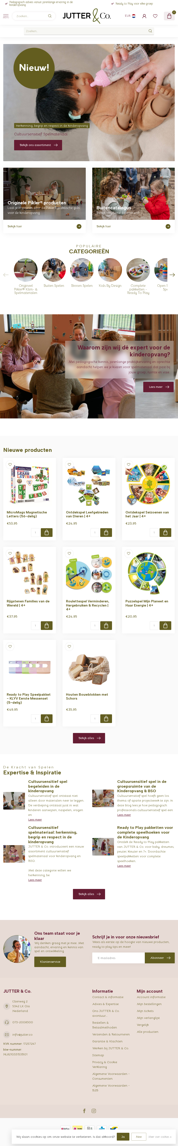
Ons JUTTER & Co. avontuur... (106, 1013)
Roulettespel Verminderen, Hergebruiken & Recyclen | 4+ (87, 605)
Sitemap (98, 1055)
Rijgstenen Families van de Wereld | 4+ (28, 603)
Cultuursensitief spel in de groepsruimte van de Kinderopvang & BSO (141, 786)
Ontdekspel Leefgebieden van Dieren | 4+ (87, 514)
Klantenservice (50, 962)
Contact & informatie (108, 997)
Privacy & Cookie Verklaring (104, 1064)
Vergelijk (143, 1025)
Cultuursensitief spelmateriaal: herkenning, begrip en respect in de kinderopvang (52, 834)
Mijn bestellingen (149, 1004)
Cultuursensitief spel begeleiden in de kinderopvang (47, 786)
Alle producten (147, 1032)
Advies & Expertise (105, 1004)
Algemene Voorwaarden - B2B (111, 1088)
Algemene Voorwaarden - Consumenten (111, 1076)
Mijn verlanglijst (148, 1018)
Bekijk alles (86, 738)
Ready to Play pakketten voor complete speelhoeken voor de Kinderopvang (145, 832)
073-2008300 (22, 1022)
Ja (123, 1137)
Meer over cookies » (159, 1137)
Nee (139, 1137)
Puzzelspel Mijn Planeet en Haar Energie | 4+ (146, 603)
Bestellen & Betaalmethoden (104, 1025)
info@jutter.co (22, 1034)
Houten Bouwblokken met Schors (87, 696)
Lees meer (35, 819)
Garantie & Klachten (107, 1041)
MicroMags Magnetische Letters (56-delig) (27, 514)
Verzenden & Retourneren (111, 1034)
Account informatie (151, 997)
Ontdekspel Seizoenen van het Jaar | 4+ (147, 514)
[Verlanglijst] (155, 16)
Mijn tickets (145, 1011)
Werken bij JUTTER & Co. (110, 1048)
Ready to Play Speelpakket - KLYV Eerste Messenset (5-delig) (29, 699)
